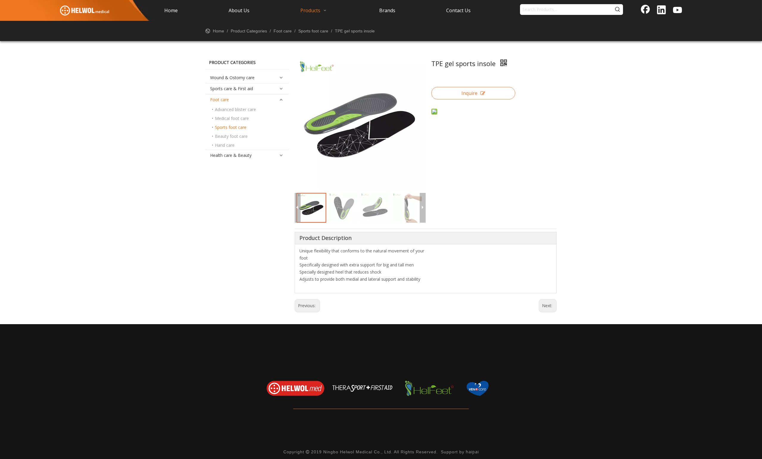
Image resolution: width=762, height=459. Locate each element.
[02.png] (362, 388)
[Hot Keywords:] (617, 9)
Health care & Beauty (231, 155)
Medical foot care (232, 118)
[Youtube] (677, 10)
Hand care (225, 145)
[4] (496, 388)
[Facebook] (645, 10)
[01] (295, 388)
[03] (429, 388)
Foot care (219, 99)
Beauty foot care (231, 136)
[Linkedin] (661, 10)
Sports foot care (230, 127)
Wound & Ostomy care (232, 77)
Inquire (469, 93)
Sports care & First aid (231, 88)
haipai (472, 452)
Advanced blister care (235, 109)
